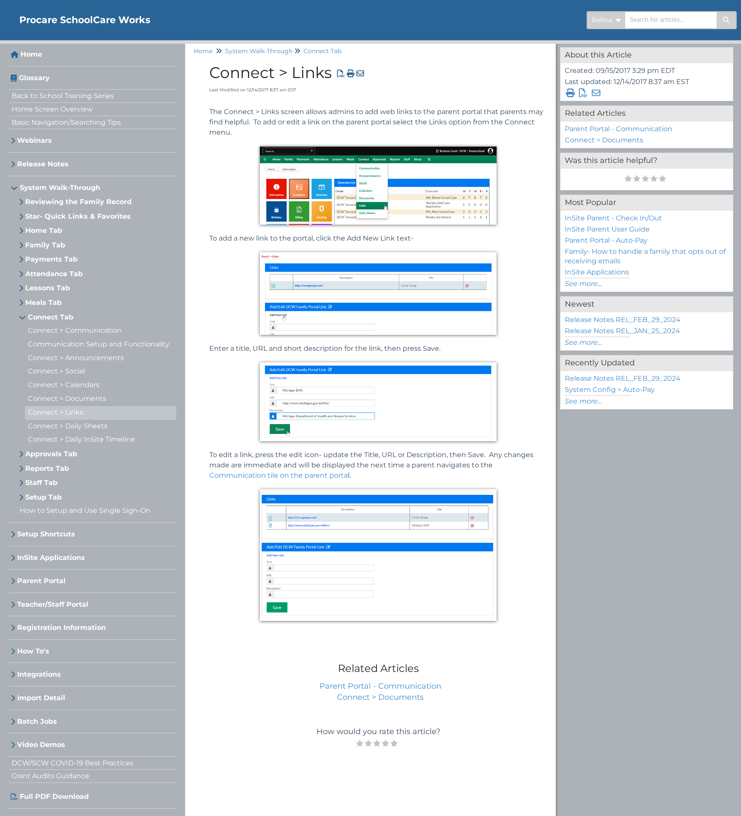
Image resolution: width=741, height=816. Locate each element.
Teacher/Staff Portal (52, 604)
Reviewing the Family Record (78, 202)
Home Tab (43, 230)
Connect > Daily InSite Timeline (81, 439)
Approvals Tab (51, 454)
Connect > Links (55, 412)
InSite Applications (51, 558)
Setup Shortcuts (46, 534)
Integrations (39, 674)
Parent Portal (41, 581)
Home (31, 54)
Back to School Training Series (63, 96)
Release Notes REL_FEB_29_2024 (623, 320)
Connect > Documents (67, 398)
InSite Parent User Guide (607, 229)
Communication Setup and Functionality (98, 344)
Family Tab (45, 245)
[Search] (727, 20)
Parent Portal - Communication (380, 686)
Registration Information (61, 627)
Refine (603, 20)
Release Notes (43, 164)
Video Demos (41, 745)
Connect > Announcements (76, 358)
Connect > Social (56, 371)
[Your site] (6, 11)
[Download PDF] (341, 73)
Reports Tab (47, 468)
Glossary (34, 78)
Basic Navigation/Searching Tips (66, 122)
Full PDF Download (54, 796)
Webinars (34, 140)
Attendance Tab (54, 274)
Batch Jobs (37, 721)
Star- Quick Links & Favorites (78, 216)
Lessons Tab (47, 288)
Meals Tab (43, 302)
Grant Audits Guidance (50, 776)
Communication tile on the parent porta (278, 475)
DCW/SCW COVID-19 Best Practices (72, 763)
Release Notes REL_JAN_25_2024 (622, 331)
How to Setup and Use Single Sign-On (85, 510)
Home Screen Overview (52, 109)
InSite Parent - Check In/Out (613, 218)
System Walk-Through (60, 188)
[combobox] (671, 20)
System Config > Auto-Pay (610, 389)
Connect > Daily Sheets (68, 426)
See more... (583, 284)
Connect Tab (50, 317)
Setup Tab (43, 497)
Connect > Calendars (63, 385)
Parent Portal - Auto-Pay (606, 240)
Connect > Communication (75, 330)
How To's (33, 651)
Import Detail (41, 698)
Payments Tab (51, 259)
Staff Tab (41, 483)
